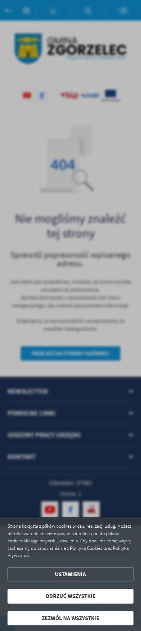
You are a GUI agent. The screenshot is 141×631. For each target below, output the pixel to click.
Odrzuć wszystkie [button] (70, 596)
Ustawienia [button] (70, 574)
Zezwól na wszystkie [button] (70, 618)
